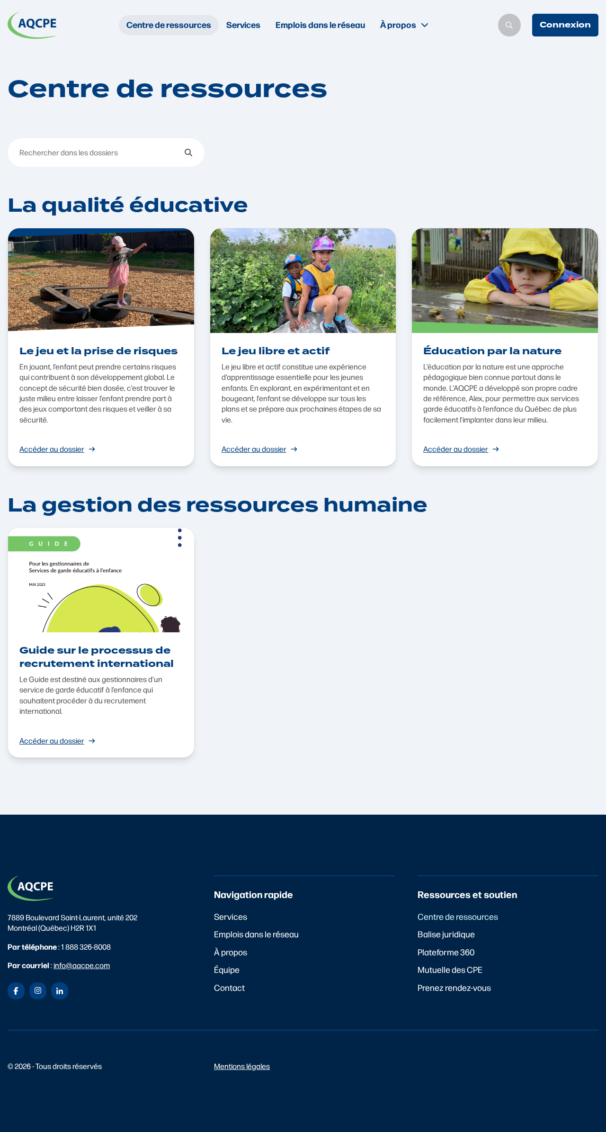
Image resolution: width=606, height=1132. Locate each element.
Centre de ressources (168, 24)
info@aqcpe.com (81, 965)
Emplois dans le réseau (320, 24)
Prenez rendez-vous (454, 987)
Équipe (227, 969)
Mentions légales (242, 1066)
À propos (230, 951)
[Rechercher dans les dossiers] (188, 152)
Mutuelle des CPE (450, 969)
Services (243, 24)
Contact (229, 987)
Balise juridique (446, 933)
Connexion (565, 25)
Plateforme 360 (446, 951)
